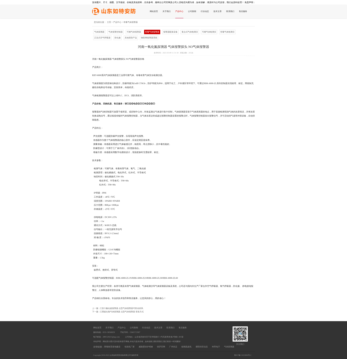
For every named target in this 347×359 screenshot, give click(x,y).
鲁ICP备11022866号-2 (242, 355)
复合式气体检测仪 (190, 32)
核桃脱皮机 (186, 347)
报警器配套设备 (170, 32)
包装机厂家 (129, 347)
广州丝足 (173, 347)
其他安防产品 (131, 38)
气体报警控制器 (115, 32)
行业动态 (205, 11)
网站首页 (154, 11)
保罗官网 (161, 347)
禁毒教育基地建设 (112, 347)
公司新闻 (192, 11)
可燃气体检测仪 (209, 32)
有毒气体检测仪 (227, 32)
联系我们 (230, 11)
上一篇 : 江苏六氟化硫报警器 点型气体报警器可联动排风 (117, 308)
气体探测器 (99, 32)
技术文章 (217, 11)
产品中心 (179, 11)
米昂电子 (216, 347)
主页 (109, 22)
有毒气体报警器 (130, 22)
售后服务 (243, 11)
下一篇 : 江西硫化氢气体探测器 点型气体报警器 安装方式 (118, 312)
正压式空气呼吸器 (102, 38)
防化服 (118, 38)
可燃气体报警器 (134, 32)
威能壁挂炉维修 (146, 347)
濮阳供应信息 (202, 347)
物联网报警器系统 (149, 38)
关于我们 (167, 11)
